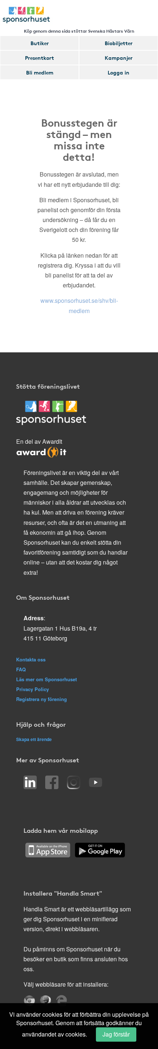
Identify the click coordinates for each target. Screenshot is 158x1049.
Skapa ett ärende (34, 739)
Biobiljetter (119, 43)
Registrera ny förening (41, 699)
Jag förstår (116, 1034)
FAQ (21, 669)
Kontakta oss (31, 659)
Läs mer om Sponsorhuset (46, 679)
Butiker (39, 43)
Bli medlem (39, 72)
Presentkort (39, 57)
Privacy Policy (32, 689)
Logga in (118, 72)
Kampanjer (119, 57)
